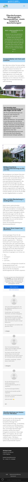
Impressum (13, 476)
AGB (7, 474)
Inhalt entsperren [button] (14, 287)
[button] (2, 479)
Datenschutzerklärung (15, 474)
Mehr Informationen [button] (14, 289)
